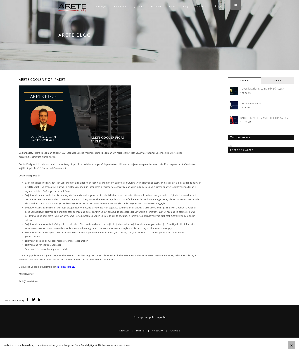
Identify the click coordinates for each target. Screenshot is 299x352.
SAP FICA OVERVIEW (250, 103)
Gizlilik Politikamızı (104, 345)
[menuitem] (105, 6)
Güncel (278, 80)
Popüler (244, 80)
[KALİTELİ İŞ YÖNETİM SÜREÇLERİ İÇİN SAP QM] (234, 117)
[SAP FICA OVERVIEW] (234, 103)
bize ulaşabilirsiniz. (66, 266)
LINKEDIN (124, 330)
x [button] (291, 345)
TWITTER (140, 330)
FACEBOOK (157, 330)
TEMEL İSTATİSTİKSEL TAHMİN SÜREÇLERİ (262, 88)
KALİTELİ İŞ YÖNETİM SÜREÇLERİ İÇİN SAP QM (264, 117)
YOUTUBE (174, 330)
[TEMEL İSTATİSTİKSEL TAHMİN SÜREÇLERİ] (234, 88)
